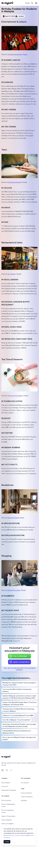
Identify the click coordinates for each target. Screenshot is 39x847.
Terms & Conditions (27, 796)
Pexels (25, 54)
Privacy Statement (20, 835)
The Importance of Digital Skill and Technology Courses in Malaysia (18, 710)
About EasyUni (5, 782)
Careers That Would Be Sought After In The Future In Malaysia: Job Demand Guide (19, 703)
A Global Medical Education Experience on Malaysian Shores (16, 732)
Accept (7, 841)
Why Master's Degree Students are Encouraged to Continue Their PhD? (19, 684)
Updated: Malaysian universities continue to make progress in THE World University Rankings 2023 (19, 697)
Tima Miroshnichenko (14, 54)
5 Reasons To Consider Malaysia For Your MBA (17, 715)
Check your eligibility (7, 823)
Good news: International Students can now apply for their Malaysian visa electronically (19, 725)
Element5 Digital (13, 518)
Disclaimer (24, 800)
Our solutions (25, 782)
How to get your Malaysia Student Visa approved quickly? (19, 738)
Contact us (4, 786)
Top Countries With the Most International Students (16, 690)
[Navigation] (36, 3)
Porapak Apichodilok (14, 182)
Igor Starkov (11, 274)
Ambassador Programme (8, 790)
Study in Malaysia (6, 820)
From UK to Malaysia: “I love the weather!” (16, 720)
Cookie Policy (10, 835)
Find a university (6, 800)
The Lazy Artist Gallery (15, 396)
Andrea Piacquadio (13, 590)
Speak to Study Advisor (21, 662)
